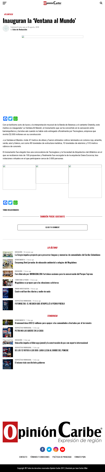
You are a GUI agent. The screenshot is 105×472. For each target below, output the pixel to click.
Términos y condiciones (39, 457)
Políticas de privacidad (61, 457)
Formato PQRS (80, 457)
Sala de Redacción (20, 29)
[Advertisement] (52, 391)
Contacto (23, 457)
